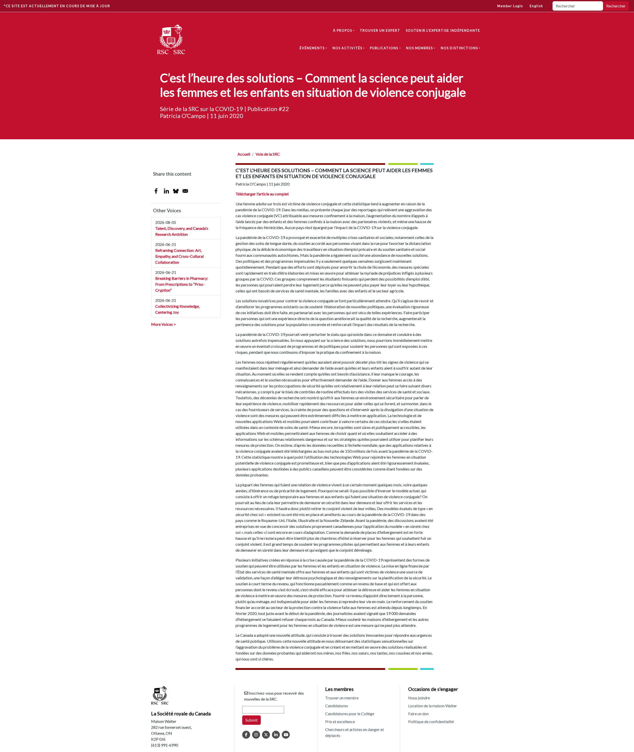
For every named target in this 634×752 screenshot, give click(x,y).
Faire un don (418, 713)
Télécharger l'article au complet (262, 193)
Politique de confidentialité (431, 721)
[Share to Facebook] (156, 191)
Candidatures (336, 705)
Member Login (510, 6)
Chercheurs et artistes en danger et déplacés (354, 732)
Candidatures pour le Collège (349, 713)
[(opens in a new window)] (246, 735)
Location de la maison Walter (432, 705)
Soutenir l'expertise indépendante (443, 30)
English (536, 6)
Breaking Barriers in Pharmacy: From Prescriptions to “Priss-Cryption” (181, 284)
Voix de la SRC (268, 154)
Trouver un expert (380, 30)
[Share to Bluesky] (176, 191)
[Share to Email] (185, 191)
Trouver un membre (342, 697)
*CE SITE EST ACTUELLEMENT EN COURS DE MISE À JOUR (57, 6)
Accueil (244, 154)
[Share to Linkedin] (166, 191)
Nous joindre (419, 697)
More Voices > (163, 324)
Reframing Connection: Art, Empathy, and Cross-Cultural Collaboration (179, 256)
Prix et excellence (340, 721)
